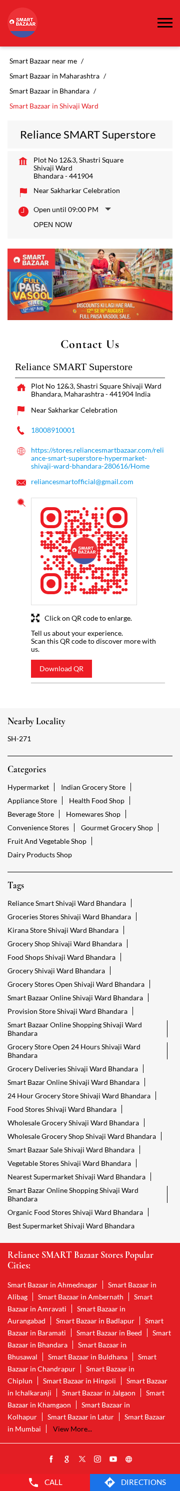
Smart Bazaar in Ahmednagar (53, 1284)
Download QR (62, 668)
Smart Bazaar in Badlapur (95, 1320)
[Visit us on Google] (67, 1459)
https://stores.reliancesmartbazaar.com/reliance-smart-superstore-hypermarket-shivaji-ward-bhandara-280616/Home (97, 458)
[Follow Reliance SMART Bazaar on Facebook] (51, 1459)
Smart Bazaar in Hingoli (79, 1380)
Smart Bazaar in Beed (109, 1332)
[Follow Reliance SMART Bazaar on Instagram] (98, 1459)
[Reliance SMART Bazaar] (23, 23)
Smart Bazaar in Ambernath (81, 1296)
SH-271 (19, 738)
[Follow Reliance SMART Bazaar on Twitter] (83, 1459)
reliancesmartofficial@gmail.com (82, 481)
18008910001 (53, 430)
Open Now (53, 225)
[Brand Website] (129, 1459)
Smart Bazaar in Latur (81, 1416)
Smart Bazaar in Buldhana (88, 1356)
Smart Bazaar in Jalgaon (99, 1392)
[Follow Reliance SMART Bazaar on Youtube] (113, 1459)
